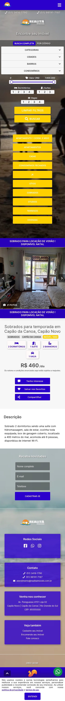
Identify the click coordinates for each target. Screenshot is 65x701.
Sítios (32, 183)
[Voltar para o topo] (7, 673)
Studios (32, 201)
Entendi (32, 696)
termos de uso (32, 689)
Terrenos (32, 210)
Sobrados (32, 192)
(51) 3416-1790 (17, 12)
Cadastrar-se (32, 496)
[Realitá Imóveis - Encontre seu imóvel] (32, 23)
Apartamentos (32, 147)
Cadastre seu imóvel (33, 630)
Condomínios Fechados (32, 165)
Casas (32, 156)
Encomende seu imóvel (32, 634)
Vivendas (32, 219)
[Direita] (62, 278)
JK (33, 174)
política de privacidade (12, 689)
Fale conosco (32, 638)
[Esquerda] (3, 278)
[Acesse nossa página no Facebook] (25, 546)
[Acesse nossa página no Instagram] (39, 546)
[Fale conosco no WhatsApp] (32, 546)
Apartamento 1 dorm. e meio (32, 138)
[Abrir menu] (59, 5)
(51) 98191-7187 (50, 12)
